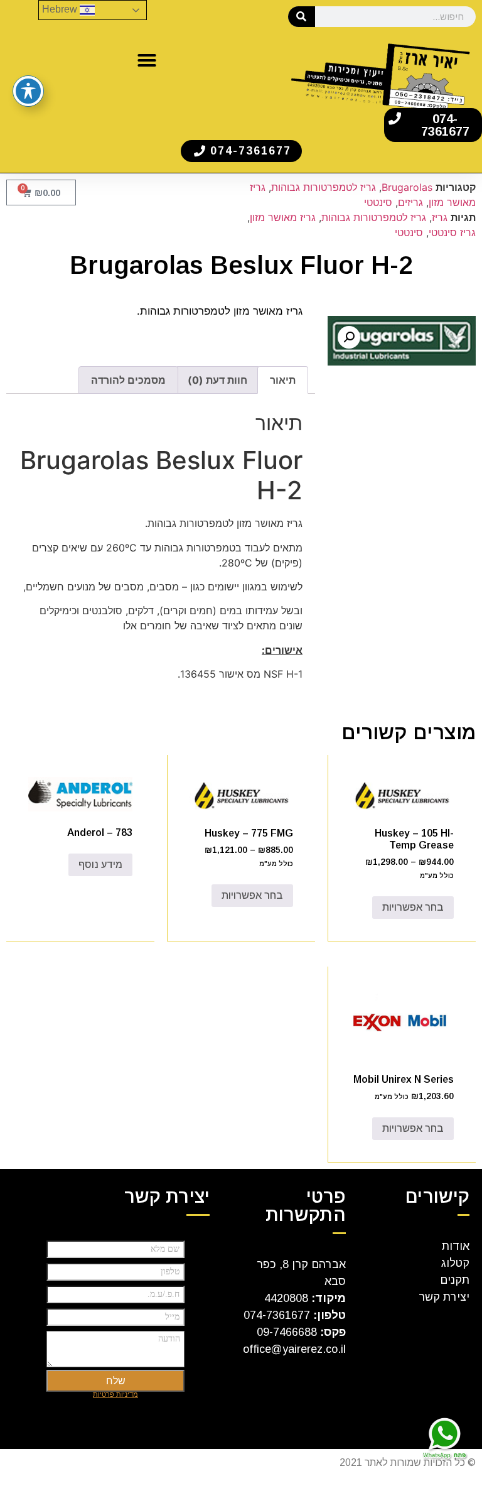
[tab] (282, 380)
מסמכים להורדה (128, 380)
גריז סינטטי (452, 232)
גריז (439, 217)
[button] (147, 60)
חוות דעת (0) (217, 380)
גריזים (410, 202)
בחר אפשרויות (413, 907)
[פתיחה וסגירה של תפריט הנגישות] (28, 91)
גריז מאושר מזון (283, 217)
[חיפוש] (301, 16)
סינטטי (378, 202)
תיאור (283, 380)
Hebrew (61, 9)
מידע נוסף (100, 864)
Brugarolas (407, 187)
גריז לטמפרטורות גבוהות (323, 187)
